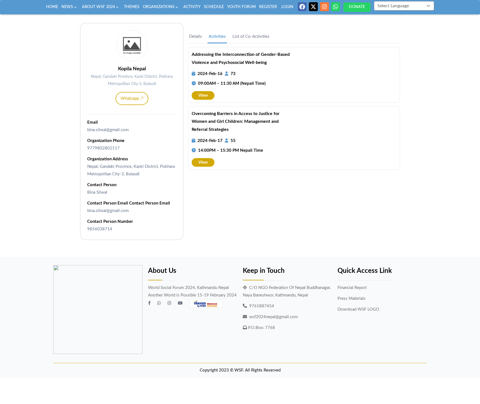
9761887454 (261, 306)
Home (52, 7)
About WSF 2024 (98, 7)
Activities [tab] (217, 36)
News (67, 7)
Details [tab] (195, 36)
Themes (131, 7)
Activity (192, 7)
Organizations (158, 7)
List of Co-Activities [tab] (250, 36)
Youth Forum (241, 7)
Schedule (214, 7)
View (203, 95)
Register (268, 7)
